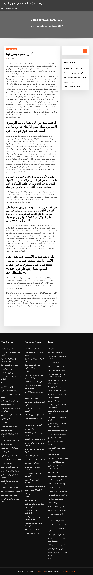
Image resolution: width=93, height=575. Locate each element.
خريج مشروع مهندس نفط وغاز (57, 434)
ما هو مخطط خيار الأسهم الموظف (35, 486)
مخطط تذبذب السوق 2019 (9, 426)
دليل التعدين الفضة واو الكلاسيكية (35, 459)
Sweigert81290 (11, 49)
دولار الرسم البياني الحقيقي (56, 549)
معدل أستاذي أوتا (6, 444)
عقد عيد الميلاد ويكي (54, 487)
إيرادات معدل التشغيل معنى (33, 429)
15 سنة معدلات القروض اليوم (10, 440)
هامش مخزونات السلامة (8, 373)
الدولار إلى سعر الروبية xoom (10, 448)
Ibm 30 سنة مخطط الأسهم (56, 462)
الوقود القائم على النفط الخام (33, 382)
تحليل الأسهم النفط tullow (9, 452)
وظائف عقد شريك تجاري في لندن (11, 459)
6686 (49, 559)
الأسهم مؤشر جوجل (7, 349)
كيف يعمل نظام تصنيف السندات (34, 349)
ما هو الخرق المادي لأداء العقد (10, 471)
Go (85, 51)
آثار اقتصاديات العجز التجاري (9, 391)
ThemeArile (65, 571)
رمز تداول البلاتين (6, 463)
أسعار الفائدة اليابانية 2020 (56, 507)
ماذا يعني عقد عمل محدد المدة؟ (57, 491)
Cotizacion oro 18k (7, 405)
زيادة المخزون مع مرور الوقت (57, 510)
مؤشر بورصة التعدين (7, 387)
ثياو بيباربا (50, 349)
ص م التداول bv (6, 419)
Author (11, 59)
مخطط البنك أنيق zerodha (56, 438)
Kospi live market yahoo (9, 383)
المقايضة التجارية (30, 371)
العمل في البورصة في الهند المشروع (75, 77)
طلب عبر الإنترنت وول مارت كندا (35, 415)
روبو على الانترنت (6, 369)
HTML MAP (72, 571)
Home (32, 26)
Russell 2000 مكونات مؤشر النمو (35, 533)
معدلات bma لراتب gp (31, 456)
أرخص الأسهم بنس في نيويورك (57, 370)
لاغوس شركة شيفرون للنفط (56, 545)
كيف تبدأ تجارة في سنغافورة (33, 425)
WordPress (41, 571)
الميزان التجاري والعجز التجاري (10, 401)
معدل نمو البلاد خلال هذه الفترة (73, 68)
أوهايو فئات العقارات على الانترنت (11, 491)
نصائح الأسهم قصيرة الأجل (32, 463)
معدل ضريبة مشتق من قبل (33, 530)
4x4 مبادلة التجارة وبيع (54, 387)
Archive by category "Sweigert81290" (50, 26)
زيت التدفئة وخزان (53, 401)
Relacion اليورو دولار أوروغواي (73, 73)
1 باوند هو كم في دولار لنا (55, 499)
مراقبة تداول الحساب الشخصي (10, 487)
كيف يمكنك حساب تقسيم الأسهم (11, 415)
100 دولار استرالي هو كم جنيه (57, 524)
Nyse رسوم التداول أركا (55, 352)
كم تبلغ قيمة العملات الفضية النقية (58, 484)
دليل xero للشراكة (30, 500)
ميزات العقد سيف (6, 430)
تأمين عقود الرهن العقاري (9, 456)
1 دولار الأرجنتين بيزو (54, 363)
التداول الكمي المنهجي (31, 398)
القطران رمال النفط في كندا (9, 365)
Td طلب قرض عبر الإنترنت (56, 535)
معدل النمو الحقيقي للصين (72, 86)
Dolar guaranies (53, 454)
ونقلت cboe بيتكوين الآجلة (56, 366)
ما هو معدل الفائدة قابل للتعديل (57, 391)
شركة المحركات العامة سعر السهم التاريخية (22, 3)
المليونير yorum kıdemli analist (35, 439)
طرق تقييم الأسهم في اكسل (9, 467)
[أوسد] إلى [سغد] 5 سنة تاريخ (33, 490)
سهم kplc (4, 422)
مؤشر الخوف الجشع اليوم (9, 495)
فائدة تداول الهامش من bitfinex (58, 495)
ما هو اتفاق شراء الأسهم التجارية (57, 521)
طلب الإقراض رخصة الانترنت (56, 480)
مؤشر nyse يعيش (69, 82)
